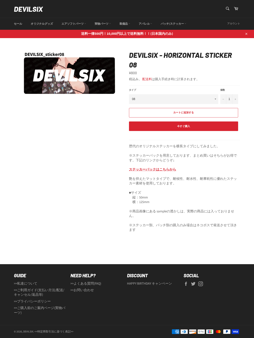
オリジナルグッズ (42, 24)
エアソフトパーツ (73, 24)
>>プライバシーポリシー (32, 301)
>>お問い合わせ (82, 290)
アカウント (233, 23)
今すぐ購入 (183, 126)
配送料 (147, 79)
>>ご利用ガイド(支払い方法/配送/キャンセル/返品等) (39, 292)
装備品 (123, 24)
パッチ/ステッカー (173, 24)
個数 (222, 90)
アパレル (144, 24)
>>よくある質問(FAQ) (85, 283)
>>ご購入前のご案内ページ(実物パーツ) (39, 310)
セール (18, 24)
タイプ (132, 90)
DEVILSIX (28, 9)
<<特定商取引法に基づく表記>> (54, 331)
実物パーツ (102, 24)
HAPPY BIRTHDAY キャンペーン (149, 283)
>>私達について (25, 283)
